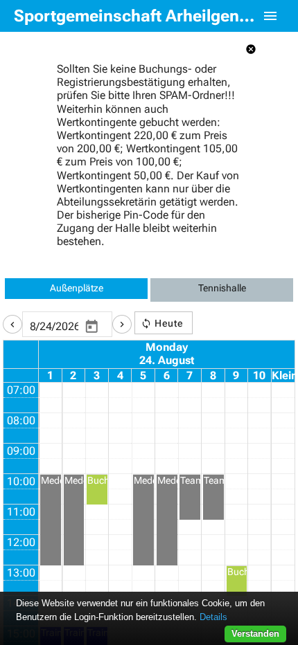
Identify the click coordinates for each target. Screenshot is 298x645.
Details (213, 617)
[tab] (76, 290)
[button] (12, 324)
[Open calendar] (91, 327)
